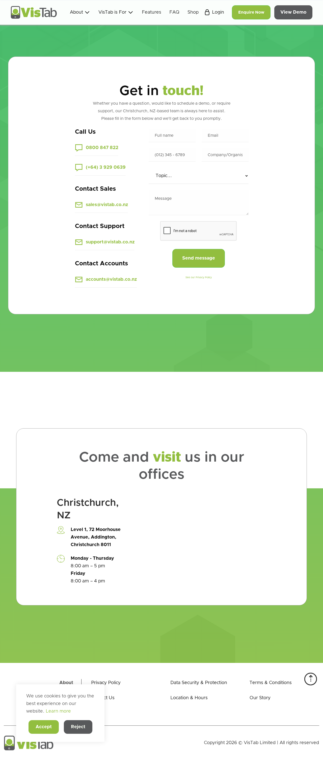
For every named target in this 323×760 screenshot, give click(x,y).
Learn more (58, 711)
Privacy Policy (106, 683)
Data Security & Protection (198, 683)
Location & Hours (189, 698)
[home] (34, 12)
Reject (78, 727)
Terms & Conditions (271, 683)
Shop (193, 12)
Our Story (260, 698)
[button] (80, 12)
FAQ (174, 12)
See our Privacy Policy (198, 277)
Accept (44, 727)
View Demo (293, 12)
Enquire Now (251, 12)
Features (151, 12)
